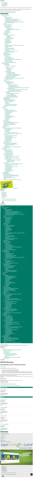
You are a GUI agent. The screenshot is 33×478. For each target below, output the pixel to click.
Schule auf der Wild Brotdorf (11, 95)
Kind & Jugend (6, 109)
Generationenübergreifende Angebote (10, 62)
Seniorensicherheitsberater (10, 170)
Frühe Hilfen (7, 27)
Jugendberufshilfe (8, 41)
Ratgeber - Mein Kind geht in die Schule (12, 262)
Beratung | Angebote (5, 15)
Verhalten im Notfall (9, 141)
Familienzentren (6, 33)
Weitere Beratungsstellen (10, 22)
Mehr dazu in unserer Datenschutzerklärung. (9, 200)
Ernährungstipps (8, 140)
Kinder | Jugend (6, 134)
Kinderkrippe (9, 69)
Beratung (7, 55)
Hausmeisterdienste (9, 167)
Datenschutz (4, 195)
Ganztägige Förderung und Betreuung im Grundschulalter (15, 78)
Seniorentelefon (8, 171)
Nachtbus (8, 35)
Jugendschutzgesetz (10, 37)
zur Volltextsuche (5, 3)
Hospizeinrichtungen (10, 161)
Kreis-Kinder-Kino (8, 117)
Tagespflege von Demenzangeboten (11, 20)
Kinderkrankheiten (9, 139)
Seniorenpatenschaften (9, 153)
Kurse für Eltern (8, 32)
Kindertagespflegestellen (11, 72)
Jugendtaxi (9, 36)
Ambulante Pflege (8, 158)
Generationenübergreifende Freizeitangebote (11, 122)
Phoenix (7, 47)
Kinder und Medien (9, 138)
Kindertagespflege (8, 71)
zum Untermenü (4, 5)
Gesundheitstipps (7, 147)
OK (2, 202)
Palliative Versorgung (10, 160)
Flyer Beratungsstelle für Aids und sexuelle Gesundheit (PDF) (10, 385)
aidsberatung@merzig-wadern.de (10, 383)
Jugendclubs (7, 114)
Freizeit (3, 107)
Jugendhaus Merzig (9, 115)
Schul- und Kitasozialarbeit (10, 48)
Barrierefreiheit (4, 194)
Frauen (5, 23)
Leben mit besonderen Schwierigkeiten (10, 308)
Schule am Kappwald (10, 94)
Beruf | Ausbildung (9, 57)
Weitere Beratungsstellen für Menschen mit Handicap (12, 179)
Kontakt (3, 191)
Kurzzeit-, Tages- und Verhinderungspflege (12, 323)
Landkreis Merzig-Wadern (4, 433)
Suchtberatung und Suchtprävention (11, 143)
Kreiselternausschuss (9, 79)
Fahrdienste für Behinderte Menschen (12, 166)
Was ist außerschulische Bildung (11, 105)
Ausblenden (2, 13)
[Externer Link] (16, 446)
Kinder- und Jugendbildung (10, 100)
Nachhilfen (7, 43)
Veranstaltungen (6, 126)
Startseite (1, 345)
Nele (6, 44)
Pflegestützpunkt (8, 150)
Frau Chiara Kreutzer (3, 415)
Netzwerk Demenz (8, 18)
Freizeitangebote (6, 172)
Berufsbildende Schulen (11, 88)
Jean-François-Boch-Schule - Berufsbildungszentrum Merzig (18, 89)
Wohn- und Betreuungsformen (9, 154)
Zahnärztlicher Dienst (9, 136)
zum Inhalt (3, 6)
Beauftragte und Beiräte (8, 176)
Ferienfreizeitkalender (9, 277)
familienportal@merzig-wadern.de (5, 441)
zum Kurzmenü (4, 2)
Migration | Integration (7, 54)
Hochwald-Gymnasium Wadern (14, 86)
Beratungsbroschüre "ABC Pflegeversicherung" (11, 175)
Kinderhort (9, 70)
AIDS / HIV (7, 145)
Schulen (5, 80)
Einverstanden (6, 13)
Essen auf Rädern (8, 165)
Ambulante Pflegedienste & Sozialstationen (14, 159)
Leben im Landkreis (9, 60)
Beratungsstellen (8, 25)
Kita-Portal (7, 65)
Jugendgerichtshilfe (9, 42)
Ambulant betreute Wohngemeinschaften (12, 156)
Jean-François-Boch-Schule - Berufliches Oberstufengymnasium (19, 87)
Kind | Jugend (6, 34)
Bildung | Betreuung (5, 63)
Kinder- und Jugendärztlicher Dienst (11, 135)
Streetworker (8, 237)
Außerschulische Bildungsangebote (9, 99)
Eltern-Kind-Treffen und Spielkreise (11, 111)
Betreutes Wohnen (9, 155)
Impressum (4, 193)
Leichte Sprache (4, 196)
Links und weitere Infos (9, 61)
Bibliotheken (8, 103)
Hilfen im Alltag (6, 162)
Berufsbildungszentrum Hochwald (14, 90)
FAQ (8, 66)
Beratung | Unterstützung (8, 149)
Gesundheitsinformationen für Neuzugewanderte (14, 59)
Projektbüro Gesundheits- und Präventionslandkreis (12, 146)
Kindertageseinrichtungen (10, 67)
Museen (7, 102)
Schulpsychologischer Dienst (10, 49)
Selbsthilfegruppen (7, 142)
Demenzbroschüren (9, 17)
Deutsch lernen (8, 56)
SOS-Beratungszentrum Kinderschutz (12, 50)
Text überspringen (3, 366)
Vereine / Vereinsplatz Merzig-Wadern (10, 124)
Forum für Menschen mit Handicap (9, 177)
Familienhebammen (10, 28)
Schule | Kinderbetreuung (10, 58)
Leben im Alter (6, 52)
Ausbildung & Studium (9, 38)
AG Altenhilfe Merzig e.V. (9, 151)
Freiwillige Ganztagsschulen (10, 77)
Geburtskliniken (8, 30)
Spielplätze (7, 119)
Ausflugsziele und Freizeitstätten (9, 123)
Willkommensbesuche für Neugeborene (13, 29)
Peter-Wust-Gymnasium (13, 85)
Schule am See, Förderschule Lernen (13, 93)
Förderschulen (8, 92)
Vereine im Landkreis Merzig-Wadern (11, 104)
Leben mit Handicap (7, 53)
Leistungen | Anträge (9, 152)
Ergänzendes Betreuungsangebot (11, 76)
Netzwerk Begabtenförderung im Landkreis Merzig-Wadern (15, 45)
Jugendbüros (8, 113)
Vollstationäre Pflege (9, 157)
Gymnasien (9, 83)
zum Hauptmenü (5, 4)
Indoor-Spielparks (8, 112)
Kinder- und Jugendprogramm (10, 116)
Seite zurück (2, 431)
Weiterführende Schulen (9, 81)
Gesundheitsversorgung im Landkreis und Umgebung (12, 127)
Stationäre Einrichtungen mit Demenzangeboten (13, 212)
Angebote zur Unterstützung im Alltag (12, 19)
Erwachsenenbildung (9, 101)
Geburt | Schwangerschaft (8, 24)
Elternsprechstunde (9, 26)
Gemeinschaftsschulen (11, 82)
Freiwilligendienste (7, 98)
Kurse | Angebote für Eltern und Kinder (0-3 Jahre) (14, 133)
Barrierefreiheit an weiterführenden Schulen (11, 174)
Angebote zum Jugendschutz (10, 110)
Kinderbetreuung (6, 64)
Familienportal (6, 345)
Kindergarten (9, 68)
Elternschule (8, 39)
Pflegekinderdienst (9, 46)
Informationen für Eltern (11, 73)
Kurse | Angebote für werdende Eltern (12, 132)
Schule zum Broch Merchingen (12, 96)
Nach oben (6, 431)
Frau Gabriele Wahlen (3, 407)
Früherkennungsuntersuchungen (11, 137)
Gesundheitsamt (3, 389)
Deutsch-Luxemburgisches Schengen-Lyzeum (14, 91)
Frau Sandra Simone (3, 398)
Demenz (5, 16)
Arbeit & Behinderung (7, 337)
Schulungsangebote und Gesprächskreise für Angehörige (15, 21)
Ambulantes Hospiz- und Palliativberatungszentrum (14, 163)
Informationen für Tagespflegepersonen (13, 74)
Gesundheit (10, 345)
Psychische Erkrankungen (10, 144)
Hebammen (7, 31)
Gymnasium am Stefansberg (13, 84)
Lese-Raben (7, 118)
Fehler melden (4, 192)
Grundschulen (8, 260)
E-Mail (1, 395)
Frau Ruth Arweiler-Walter (4, 424)
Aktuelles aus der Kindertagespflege (13, 75)
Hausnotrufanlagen (9, 168)
